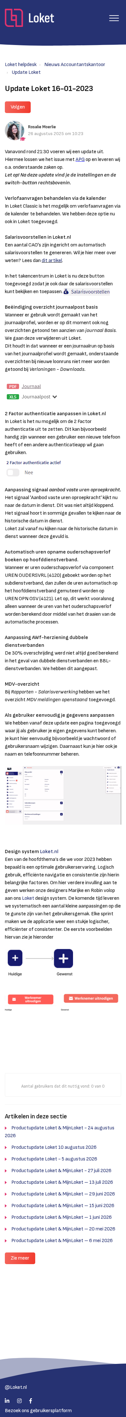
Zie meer (20, 1258)
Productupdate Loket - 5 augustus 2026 (54, 1159)
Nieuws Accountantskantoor (74, 65)
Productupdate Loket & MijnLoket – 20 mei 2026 (63, 1229)
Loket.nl (49, 852)
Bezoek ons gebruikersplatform (38, 1411)
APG (80, 159)
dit (44, 260)
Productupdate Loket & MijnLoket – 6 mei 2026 (62, 1241)
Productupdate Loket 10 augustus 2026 (54, 1147)
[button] (114, 18)
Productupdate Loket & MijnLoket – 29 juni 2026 (63, 1194)
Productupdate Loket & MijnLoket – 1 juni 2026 (61, 1217)
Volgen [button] (18, 107)
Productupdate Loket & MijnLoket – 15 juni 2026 (62, 1206)
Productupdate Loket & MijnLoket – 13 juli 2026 (62, 1182)
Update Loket (26, 72)
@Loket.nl (16, 1387)
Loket (28, 898)
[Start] (29, 18)
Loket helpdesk (21, 65)
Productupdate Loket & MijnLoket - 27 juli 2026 (61, 1171)
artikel (54, 260)
